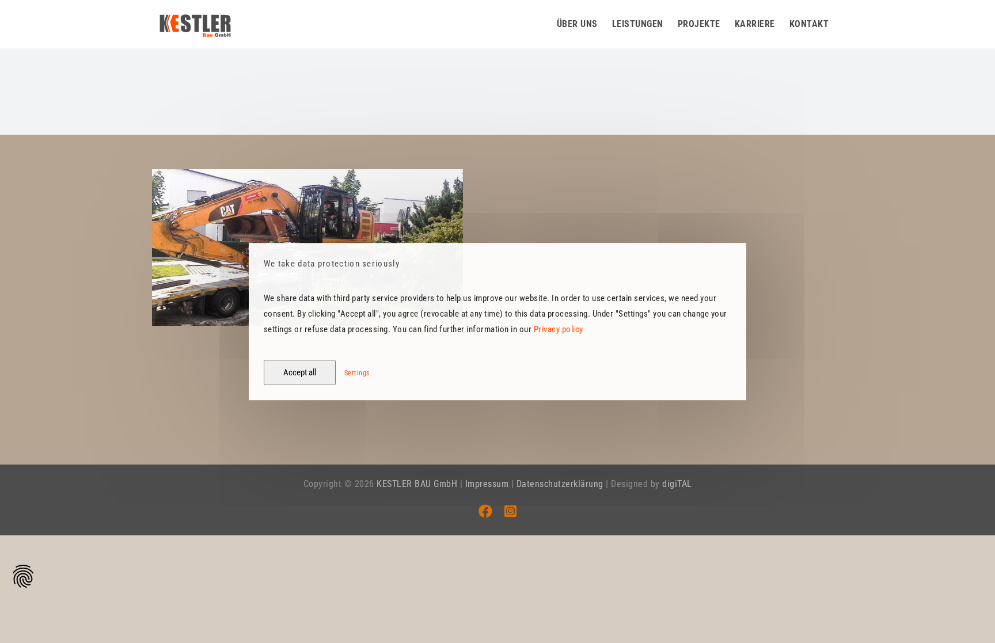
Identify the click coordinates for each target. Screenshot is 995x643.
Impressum (487, 483)
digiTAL (677, 483)
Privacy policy (558, 329)
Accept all (299, 372)
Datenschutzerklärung (560, 483)
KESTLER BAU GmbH (417, 483)
